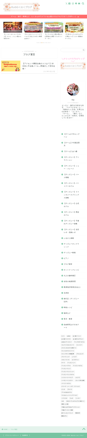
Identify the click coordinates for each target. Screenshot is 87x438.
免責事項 (25, 435)
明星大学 (77, 413)
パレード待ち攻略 (79, 380)
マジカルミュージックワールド (69, 395)
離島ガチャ (64, 416)
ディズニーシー (71, 362)
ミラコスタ (64, 398)
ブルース (69, 389)
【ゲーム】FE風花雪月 (72, 144)
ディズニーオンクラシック (71, 245)
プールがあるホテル (67, 392)
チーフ (63, 362)
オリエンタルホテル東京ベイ (69, 347)
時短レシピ (68, 307)
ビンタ (63, 389)
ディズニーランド (66, 368)
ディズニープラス (66, 365)
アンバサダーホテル (79, 342)
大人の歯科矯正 (70, 276)
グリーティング (65, 356)
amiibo (68, 336)
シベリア (74, 356)
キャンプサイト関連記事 (68, 353)
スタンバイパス (65, 359)
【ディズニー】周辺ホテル (71, 213)
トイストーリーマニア (67, 377)
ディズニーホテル (77, 365)
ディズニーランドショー (68, 371)
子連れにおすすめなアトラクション (71, 407)
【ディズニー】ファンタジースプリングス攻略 (71, 195)
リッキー (78, 398)
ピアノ (66, 258)
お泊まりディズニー (67, 342)
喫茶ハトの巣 (65, 404)
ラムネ (71, 398)
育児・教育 (68, 319)
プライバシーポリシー (12, 435)
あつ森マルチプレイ (78, 339)
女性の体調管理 (70, 281)
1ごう (63, 336)
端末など (67, 313)
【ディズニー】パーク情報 (71, 176)
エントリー (79, 345)
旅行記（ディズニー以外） (71, 300)
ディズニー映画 (70, 253)
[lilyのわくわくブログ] (21, 11)
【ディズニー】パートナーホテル (71, 184)
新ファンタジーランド (67, 413)
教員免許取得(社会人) (72, 287)
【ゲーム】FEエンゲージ (72, 135)
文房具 (66, 293)
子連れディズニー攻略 (67, 410)
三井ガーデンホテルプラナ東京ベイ (75, 401)
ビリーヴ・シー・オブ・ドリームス (71, 386)
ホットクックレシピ (71, 270)
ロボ (63, 401)
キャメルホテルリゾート (68, 350)
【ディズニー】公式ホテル (71, 205)
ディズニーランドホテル (68, 374)
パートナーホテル (66, 383)
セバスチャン (75, 359)
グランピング (79, 353)
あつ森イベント (77, 336)
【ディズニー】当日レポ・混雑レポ (71, 231)
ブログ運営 (68, 264)
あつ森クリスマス (66, 339)
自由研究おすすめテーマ (71, 326)
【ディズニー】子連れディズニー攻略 (71, 222)
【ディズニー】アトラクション (71, 158)
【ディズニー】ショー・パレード (71, 167)
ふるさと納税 (69, 238)
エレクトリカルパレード (68, 345)
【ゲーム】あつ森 (70, 151)
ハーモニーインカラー (67, 380)
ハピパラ (77, 377)
